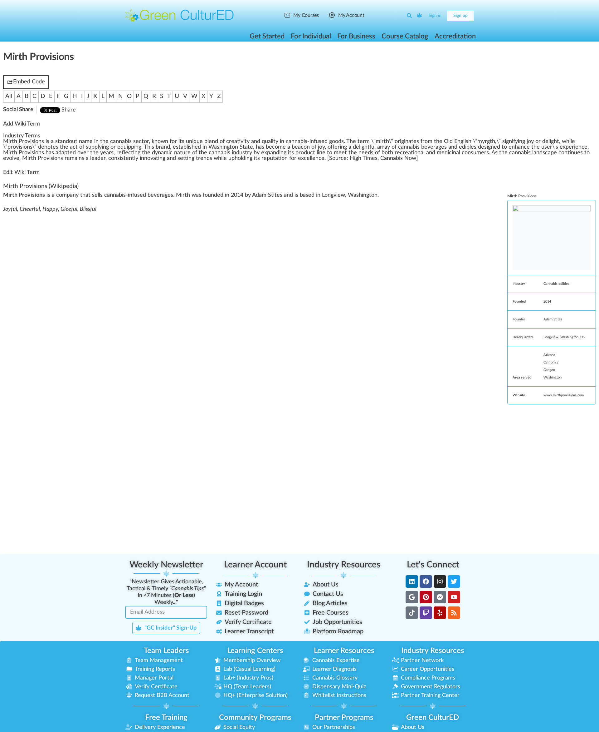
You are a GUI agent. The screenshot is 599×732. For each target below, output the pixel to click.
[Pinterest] (426, 597)
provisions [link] (19, 147)
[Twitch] (426, 612)
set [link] (183, 158)
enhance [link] (519, 147)
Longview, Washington (349, 195)
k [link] (153, 141)
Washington (569, 337)
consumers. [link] (476, 153)
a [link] (52, 141)
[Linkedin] (412, 581)
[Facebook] (426, 581)
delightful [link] (364, 147)
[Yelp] (440, 612)
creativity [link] (238, 141)
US (582, 337)
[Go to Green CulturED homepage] (179, 15)
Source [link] (338, 158)
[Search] (409, 15)
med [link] (442, 153)
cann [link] (515, 153)
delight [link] (550, 141)
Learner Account (255, 564)
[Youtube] (454, 597)
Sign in (435, 15)
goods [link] (336, 141)
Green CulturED (432, 717)
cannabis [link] (121, 141)
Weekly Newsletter (166, 564)
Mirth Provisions (25, 186)
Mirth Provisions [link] (23, 141)
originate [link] (405, 141)
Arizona (549, 355)
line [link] (321, 153)
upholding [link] (240, 158)
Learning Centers (255, 651)
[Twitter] (454, 581)
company (67, 195)
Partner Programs (344, 717)
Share (68, 110)
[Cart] (419, 15)
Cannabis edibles (556, 283)
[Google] (412, 597)
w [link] (163, 141)
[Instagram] (440, 581)
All (8, 96)
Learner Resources (344, 651)
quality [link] (270, 141)
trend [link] (203, 158)
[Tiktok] (412, 612)
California (550, 362)
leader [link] (97, 158)
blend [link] (211, 141)
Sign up (460, 15)
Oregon (549, 370)
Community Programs (255, 717)
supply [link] (94, 147)
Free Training (166, 717)
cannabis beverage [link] (421, 147)
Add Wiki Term (21, 124)
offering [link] (337, 147)
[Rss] (454, 612)
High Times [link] (363, 158)
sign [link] (507, 141)
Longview (550, 337)
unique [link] (194, 141)
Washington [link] (223, 147)
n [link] (64, 141)
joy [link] (530, 141)
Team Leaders (166, 651)
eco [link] (273, 147)
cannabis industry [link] (230, 153)
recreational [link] (410, 153)
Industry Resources (343, 564)
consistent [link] (121, 158)
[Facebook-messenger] (440, 597)
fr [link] (423, 141)
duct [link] (309, 153)
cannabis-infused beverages (138, 195)
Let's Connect (433, 564)
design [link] (486, 147)
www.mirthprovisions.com (563, 395)
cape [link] (551, 153)
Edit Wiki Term (21, 172)
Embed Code (29, 82)
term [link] (364, 141)
